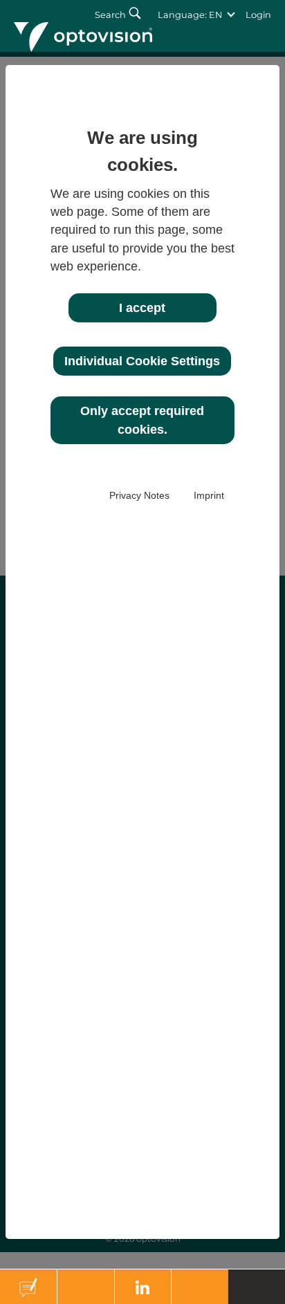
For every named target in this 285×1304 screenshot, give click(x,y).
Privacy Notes (139, 495)
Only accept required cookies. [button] (142, 420)
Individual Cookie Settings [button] (142, 361)
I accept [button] (142, 308)
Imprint (209, 495)
